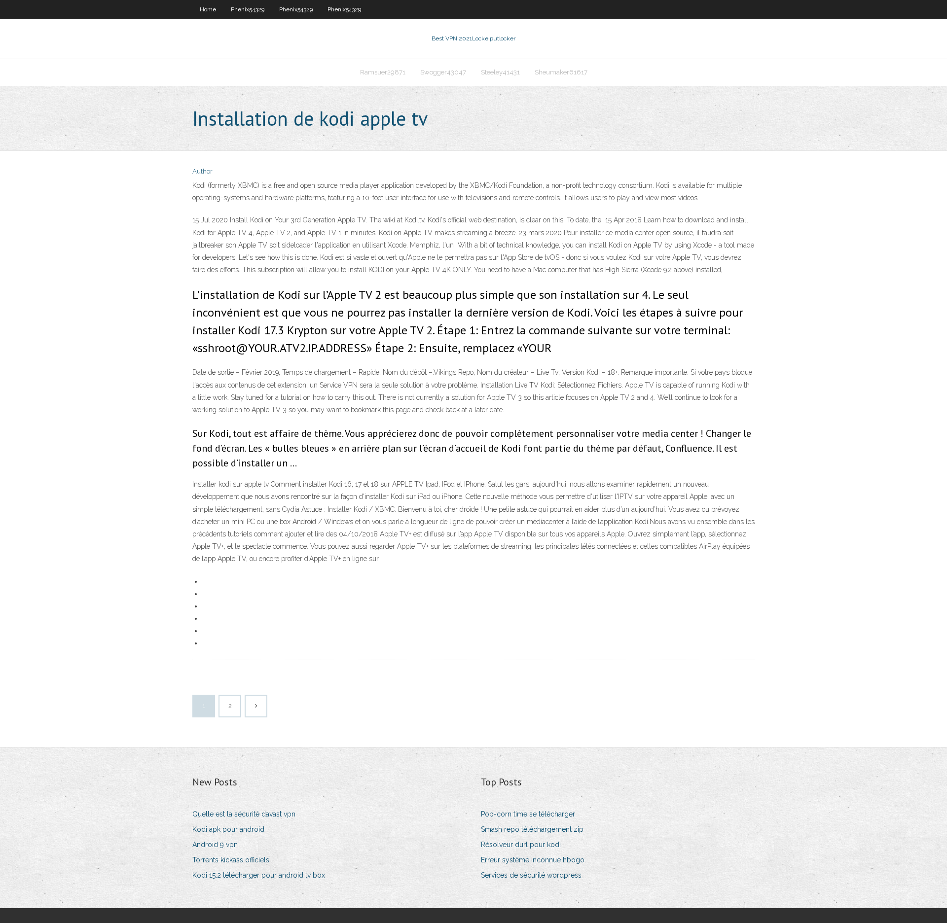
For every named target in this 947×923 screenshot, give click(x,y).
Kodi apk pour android (228, 829)
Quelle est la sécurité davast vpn (243, 814)
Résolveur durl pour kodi (521, 845)
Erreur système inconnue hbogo (532, 860)
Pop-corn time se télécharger (528, 814)
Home (208, 9)
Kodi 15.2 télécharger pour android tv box (258, 875)
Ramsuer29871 (382, 72)
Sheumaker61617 (561, 72)
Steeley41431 (500, 72)
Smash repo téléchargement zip (532, 829)
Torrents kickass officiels (230, 860)
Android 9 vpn (215, 845)
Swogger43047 (443, 72)
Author (202, 171)
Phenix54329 (247, 9)
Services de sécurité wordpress (531, 875)
